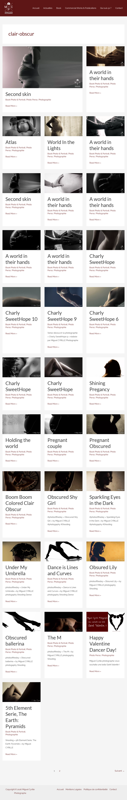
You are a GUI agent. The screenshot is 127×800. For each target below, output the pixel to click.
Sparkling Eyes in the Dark (104, 500)
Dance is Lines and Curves (63, 570)
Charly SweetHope (102, 259)
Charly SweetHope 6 (104, 316)
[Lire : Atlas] (21, 126)
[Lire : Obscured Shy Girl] (64, 481)
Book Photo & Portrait (15, 100)
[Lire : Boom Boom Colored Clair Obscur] (21, 481)
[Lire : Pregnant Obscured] (105, 424)
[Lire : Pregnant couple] (64, 424)
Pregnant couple (57, 443)
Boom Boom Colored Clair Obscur (19, 503)
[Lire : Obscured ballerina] (21, 621)
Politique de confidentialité (96, 789)
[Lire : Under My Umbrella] (21, 551)
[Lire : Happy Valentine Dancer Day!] (105, 621)
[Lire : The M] (64, 621)
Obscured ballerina (16, 641)
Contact (113, 789)
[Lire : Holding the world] (21, 424)
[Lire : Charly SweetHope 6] (105, 297)
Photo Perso (32, 100)
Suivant (120, 771)
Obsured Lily (103, 567)
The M (54, 638)
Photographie (45, 100)
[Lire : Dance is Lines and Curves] (64, 551)
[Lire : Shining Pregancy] (105, 367)
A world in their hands (101, 75)
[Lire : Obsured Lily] (105, 551)
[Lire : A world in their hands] (105, 56)
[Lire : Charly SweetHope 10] (21, 297)
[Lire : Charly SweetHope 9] (64, 297)
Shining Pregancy (99, 386)
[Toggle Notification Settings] (6, 794)
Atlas (10, 142)
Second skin (18, 94)
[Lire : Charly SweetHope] (105, 240)
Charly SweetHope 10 (21, 316)
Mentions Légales (74, 789)
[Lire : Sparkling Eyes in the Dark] (105, 481)
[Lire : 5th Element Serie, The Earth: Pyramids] (21, 692)
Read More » (11, 106)
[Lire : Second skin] (42, 67)
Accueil (60, 789)
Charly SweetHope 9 (62, 316)
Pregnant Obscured (100, 443)
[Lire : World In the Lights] (64, 126)
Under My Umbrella (16, 570)
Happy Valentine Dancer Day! (103, 644)
